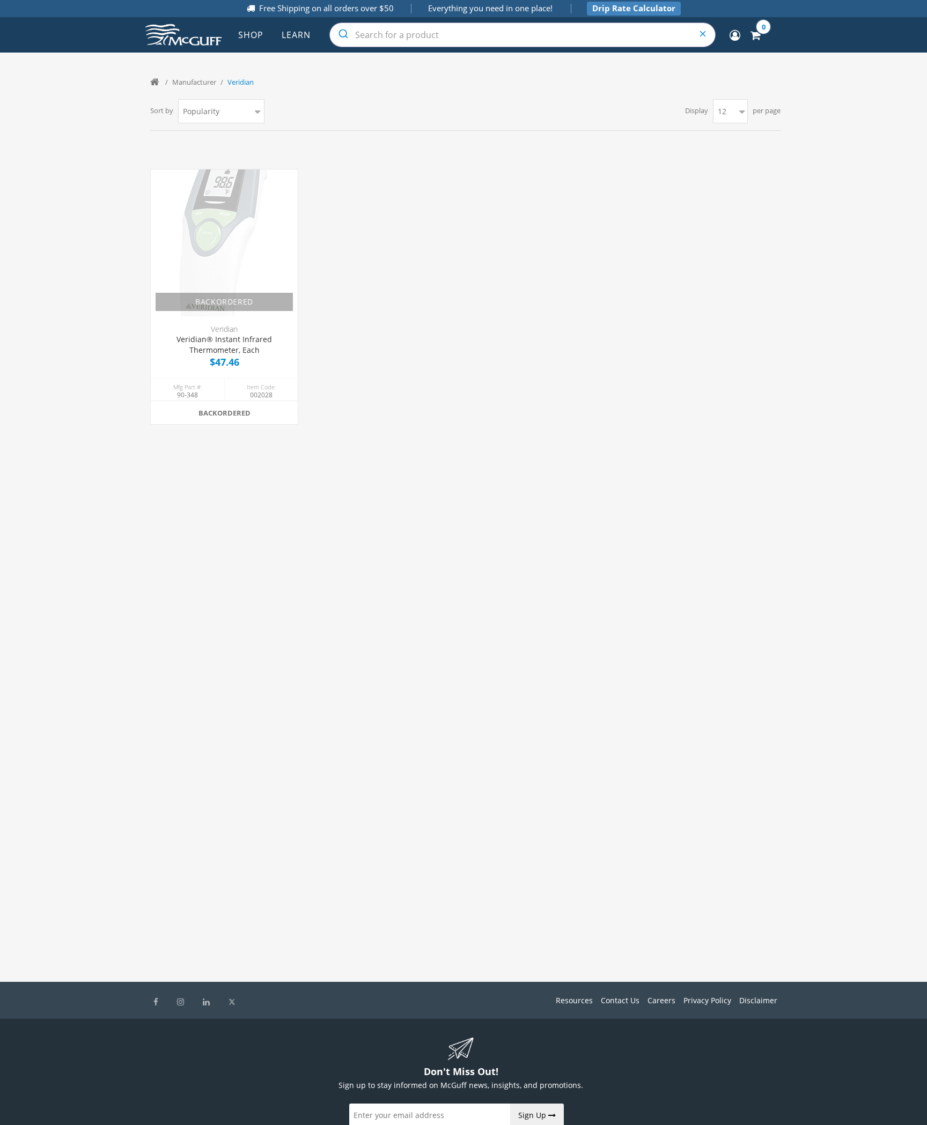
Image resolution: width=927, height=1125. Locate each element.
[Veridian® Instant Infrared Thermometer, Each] (224, 242)
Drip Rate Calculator (633, 8)
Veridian (224, 329)
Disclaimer (758, 1000)
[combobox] (522, 35)
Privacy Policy (707, 1000)
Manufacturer (194, 82)
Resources (574, 1000)
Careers (661, 1000)
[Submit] (342, 35)
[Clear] (703, 35)
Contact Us (620, 1000)
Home (155, 82)
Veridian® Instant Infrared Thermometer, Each (224, 344)
